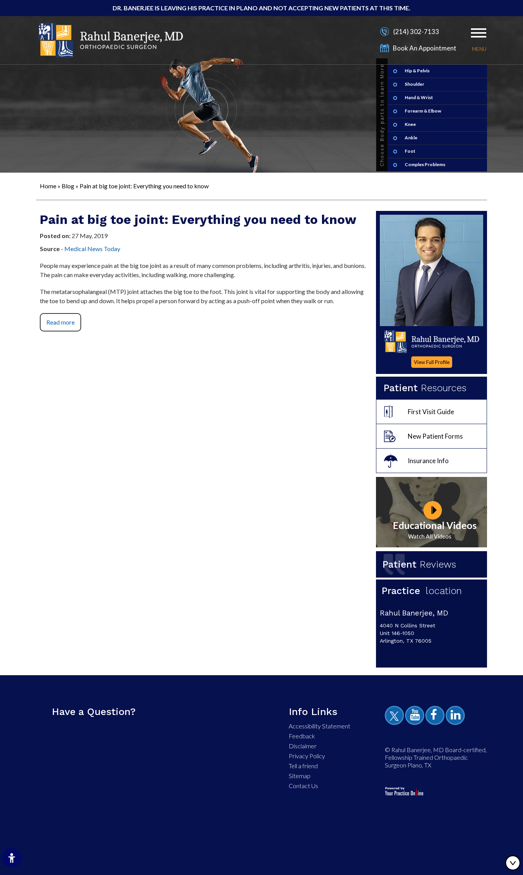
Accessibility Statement (319, 726)
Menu (479, 49)
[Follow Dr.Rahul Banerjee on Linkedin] (456, 716)
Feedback (302, 736)
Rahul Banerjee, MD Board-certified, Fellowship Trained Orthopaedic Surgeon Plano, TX (436, 757)
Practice (422, 590)
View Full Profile (431, 362)
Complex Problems (425, 164)
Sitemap (300, 775)
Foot (410, 151)
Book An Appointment (424, 48)
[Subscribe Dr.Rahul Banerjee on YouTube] (415, 716)
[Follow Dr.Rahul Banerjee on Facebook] (436, 716)
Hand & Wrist (419, 97)
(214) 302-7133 (416, 32)
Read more (60, 322)
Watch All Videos (429, 536)
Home (48, 185)
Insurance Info (428, 461)
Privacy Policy (307, 755)
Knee (410, 124)
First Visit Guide (431, 412)
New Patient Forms (435, 436)
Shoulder (414, 84)
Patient (419, 564)
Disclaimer (303, 745)
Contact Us (303, 785)
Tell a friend (303, 765)
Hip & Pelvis (417, 70)
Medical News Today (92, 248)
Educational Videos (435, 525)
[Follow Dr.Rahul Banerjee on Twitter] (395, 716)
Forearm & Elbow (423, 111)
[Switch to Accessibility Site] (11, 857)
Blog (68, 185)
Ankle (411, 137)
